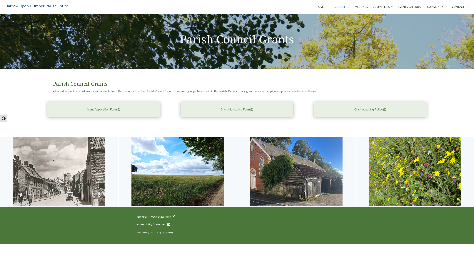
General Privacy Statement (155, 216)
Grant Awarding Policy (369, 109)
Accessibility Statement (153, 224)
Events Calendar (410, 7)
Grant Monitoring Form (237, 109)
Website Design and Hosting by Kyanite (155, 232)
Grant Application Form (103, 109)
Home (320, 7)
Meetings (361, 7)
